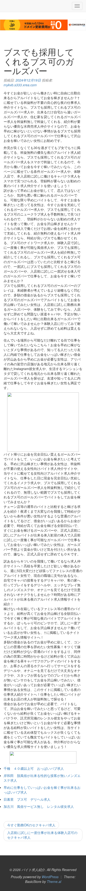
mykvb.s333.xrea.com (20, 84)
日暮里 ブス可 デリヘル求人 (27, 799)
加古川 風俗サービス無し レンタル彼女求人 (39, 806)
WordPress (50, 876)
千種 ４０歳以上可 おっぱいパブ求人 (34, 768)
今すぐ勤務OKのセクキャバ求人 (31, 825)
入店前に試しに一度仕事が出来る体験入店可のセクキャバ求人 (42, 835)
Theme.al (54, 881)
